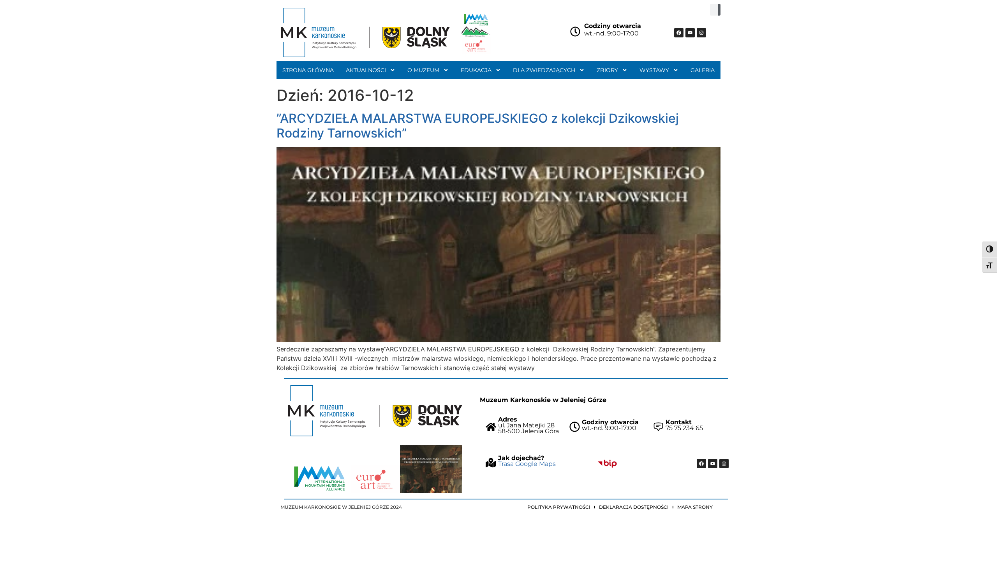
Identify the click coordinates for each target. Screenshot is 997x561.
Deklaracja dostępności (634, 507)
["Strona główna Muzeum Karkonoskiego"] (375, 411)
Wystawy (654, 70)
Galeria (703, 70)
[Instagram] (701, 32)
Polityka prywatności (558, 507)
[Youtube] (690, 32)
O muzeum (423, 70)
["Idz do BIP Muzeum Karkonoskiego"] (607, 464)
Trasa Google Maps (527, 464)
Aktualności (366, 70)
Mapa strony (695, 507)
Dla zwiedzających (544, 70)
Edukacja (476, 70)
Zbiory (607, 70)
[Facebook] (678, 32)
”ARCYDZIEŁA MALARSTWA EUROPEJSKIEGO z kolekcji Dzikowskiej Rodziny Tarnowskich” (478, 126)
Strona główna (308, 70)
